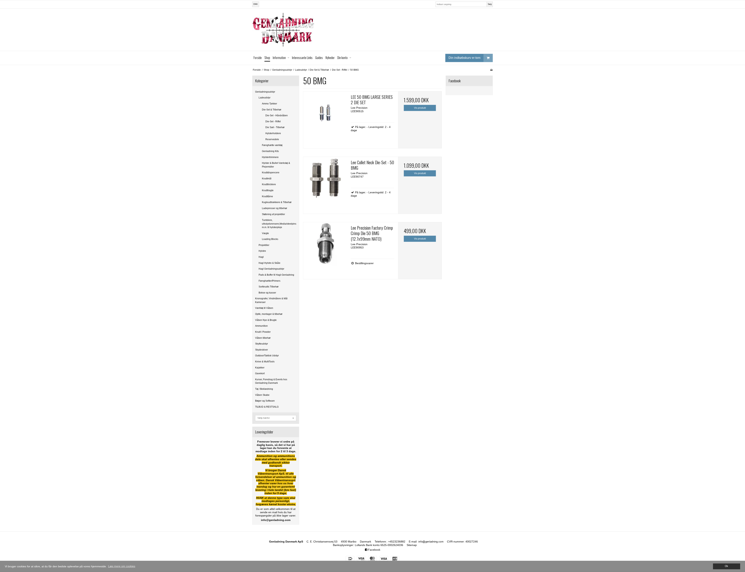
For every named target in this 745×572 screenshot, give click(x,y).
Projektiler (264, 245)
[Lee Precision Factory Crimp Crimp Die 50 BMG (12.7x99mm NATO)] (325, 244)
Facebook (373, 549)
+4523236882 (396, 541)
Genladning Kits (270, 151)
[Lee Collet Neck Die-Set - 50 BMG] (325, 178)
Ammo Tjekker (269, 103)
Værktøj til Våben (264, 308)
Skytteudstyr (261, 343)
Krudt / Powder (263, 332)
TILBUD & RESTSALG (267, 406)
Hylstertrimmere (270, 157)
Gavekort (260, 373)
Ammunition (261, 326)
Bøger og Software (265, 400)
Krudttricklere (269, 184)
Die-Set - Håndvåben (276, 115)
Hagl (261, 257)
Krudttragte (268, 190)
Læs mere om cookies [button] (121, 566)
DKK (255, 4)
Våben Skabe (262, 395)
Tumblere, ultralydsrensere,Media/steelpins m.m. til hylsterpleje (279, 224)
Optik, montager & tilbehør (268, 314)
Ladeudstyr (264, 97)
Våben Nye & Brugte (266, 320)
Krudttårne (267, 196)
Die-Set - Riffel (273, 121)
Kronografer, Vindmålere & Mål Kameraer (271, 300)
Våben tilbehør (263, 338)
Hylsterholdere (273, 133)
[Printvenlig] (491, 70)
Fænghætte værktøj (272, 145)
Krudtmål (266, 178)
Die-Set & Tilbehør (271, 109)
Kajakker (259, 367)
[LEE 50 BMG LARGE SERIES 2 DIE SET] (325, 113)
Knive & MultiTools (265, 361)
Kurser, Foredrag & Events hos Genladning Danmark (271, 381)
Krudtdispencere (270, 172)
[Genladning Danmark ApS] (372, 30)
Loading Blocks (270, 239)
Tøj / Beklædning (264, 389)
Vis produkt (420, 108)
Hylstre (262, 251)
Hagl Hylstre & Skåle (269, 263)
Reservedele (272, 139)
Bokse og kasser (267, 292)
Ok (726, 566)
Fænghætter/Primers (269, 280)
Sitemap (412, 545)
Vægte (265, 233)
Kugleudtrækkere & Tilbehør (277, 202)
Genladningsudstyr (265, 91)
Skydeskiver (261, 349)
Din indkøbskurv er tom (464, 57)
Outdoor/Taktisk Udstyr (267, 355)
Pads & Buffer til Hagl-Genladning (276, 274)
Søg (490, 4)
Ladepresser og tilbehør (274, 208)
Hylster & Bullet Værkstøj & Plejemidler (276, 165)
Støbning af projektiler (273, 214)
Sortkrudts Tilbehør (269, 286)
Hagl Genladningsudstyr (271, 268)
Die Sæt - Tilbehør (275, 127)
